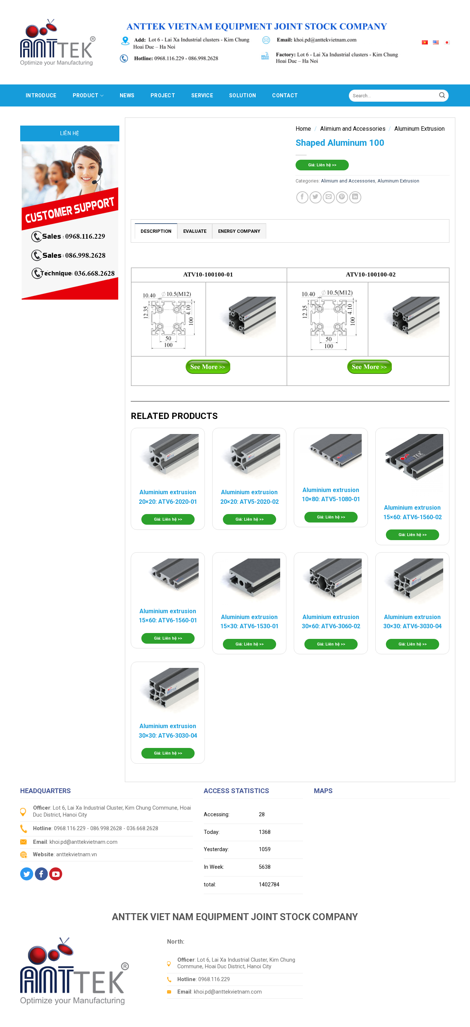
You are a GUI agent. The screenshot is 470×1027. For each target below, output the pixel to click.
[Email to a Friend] (329, 197)
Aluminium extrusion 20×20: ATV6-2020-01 (168, 497)
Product (86, 95)
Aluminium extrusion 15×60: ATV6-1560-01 (168, 616)
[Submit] (442, 95)
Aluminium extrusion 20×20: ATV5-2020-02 (249, 497)
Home (303, 128)
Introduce (41, 95)
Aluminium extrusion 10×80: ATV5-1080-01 (331, 495)
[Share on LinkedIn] (355, 197)
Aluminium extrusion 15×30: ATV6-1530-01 (249, 622)
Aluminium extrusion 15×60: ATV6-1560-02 (412, 512)
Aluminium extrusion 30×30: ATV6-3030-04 (412, 622)
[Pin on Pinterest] (342, 197)
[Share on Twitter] (316, 197)
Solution (242, 95)
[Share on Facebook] (302, 197)
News (127, 95)
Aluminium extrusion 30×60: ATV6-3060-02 (331, 622)
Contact (285, 95)
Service (202, 95)
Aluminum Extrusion (419, 128)
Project (163, 95)
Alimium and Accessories (353, 128)
